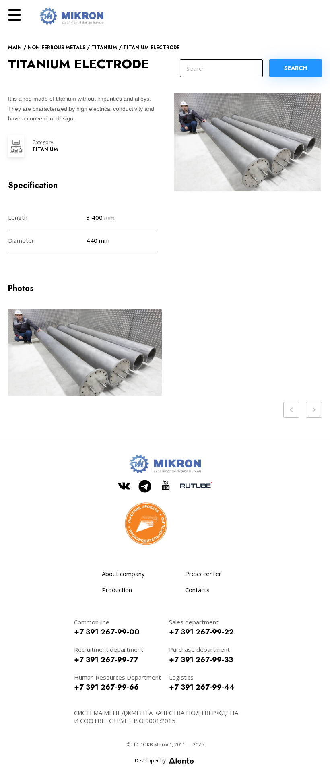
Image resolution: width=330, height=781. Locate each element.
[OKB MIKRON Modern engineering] (71, 16)
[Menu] (14, 14)
